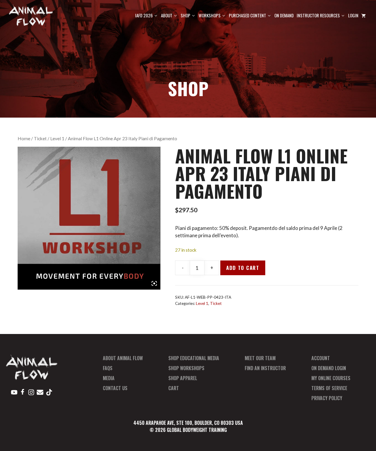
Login (353, 15)
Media (109, 378)
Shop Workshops (186, 368)
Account (320, 358)
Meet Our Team (260, 358)
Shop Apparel (182, 378)
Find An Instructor (265, 368)
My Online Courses (330, 378)
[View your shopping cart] (363, 15)
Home (24, 138)
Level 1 (57, 138)
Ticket (40, 138)
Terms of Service (329, 388)
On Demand (284, 15)
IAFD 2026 (144, 15)
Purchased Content (247, 15)
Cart (173, 388)
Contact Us (115, 388)
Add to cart (242, 267)
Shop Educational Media (193, 358)
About (166, 15)
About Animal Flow (123, 358)
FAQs (108, 368)
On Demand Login (328, 368)
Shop (185, 15)
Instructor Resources (318, 15)
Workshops (210, 15)
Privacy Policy (326, 398)
